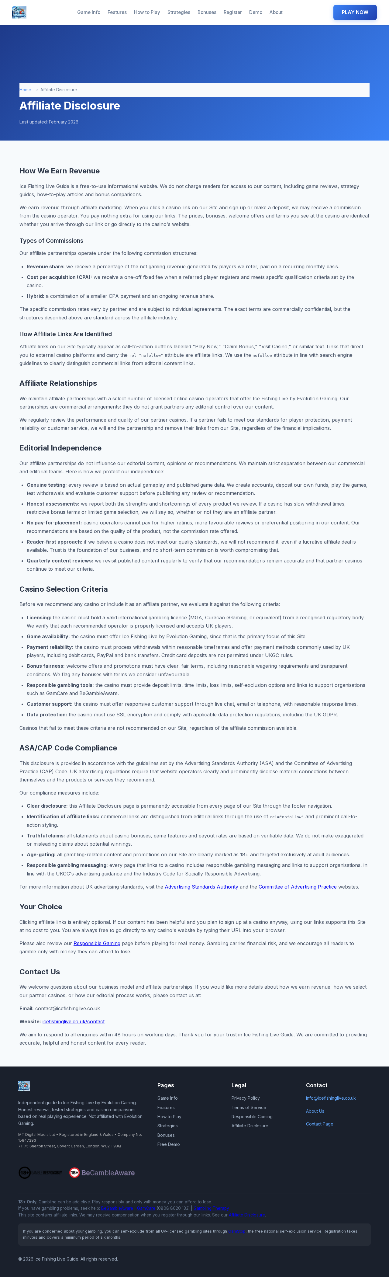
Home (25, 89)
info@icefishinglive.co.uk (331, 1098)
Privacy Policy (246, 1098)
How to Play (147, 12)
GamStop (237, 1231)
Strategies (178, 12)
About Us (315, 1111)
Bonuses (207, 12)
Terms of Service (249, 1107)
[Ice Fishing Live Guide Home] (19, 12)
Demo (255, 12)
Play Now (355, 12)
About (276, 12)
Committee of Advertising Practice (298, 887)
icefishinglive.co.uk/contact (74, 1021)
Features (117, 12)
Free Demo (168, 1144)
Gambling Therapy (211, 1208)
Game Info (88, 12)
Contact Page (319, 1123)
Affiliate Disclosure (250, 1125)
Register (233, 12)
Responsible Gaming (97, 943)
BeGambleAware (117, 1208)
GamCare (146, 1208)
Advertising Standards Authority (201, 887)
